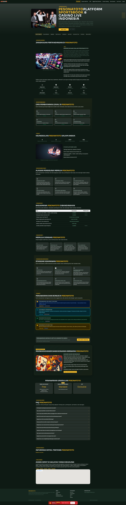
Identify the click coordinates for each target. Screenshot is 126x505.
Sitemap (71, 497)
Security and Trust (76, 34)
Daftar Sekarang (65, 502)
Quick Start (69, 34)
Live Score (119, 1)
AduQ (123, 1)
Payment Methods (46, 34)
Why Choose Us (58, 34)
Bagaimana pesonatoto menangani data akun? (46, 436)
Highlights (52, 34)
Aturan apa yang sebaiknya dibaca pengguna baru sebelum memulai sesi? (52, 413)
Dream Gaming (106, 1)
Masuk (72, 502)
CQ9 (90, 1)
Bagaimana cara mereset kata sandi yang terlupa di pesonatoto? (50, 424)
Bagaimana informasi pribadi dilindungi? (45, 419)
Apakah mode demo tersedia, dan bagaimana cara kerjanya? (49, 430)
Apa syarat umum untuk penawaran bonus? (45, 433)
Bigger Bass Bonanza (97, 1)
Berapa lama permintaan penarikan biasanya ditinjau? (48, 427)
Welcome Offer (88, 34)
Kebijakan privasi (58, 494)
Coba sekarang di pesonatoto (70, 371)
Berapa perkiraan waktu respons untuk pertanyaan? (47, 422)
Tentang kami (58, 492)
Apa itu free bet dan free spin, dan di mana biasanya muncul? (49, 416)
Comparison (64, 34)
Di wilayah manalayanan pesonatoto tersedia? (46, 407)
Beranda (78, 1)
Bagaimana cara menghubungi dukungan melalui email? (48, 438)
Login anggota (72, 493)
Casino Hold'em (84, 1)
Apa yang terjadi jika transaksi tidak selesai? (46, 410)
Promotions (82, 34)
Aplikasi (71, 494)
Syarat (57, 493)
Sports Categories (39, 34)
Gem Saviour (112, 1)
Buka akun (63, 29)
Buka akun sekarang (83, 339)
